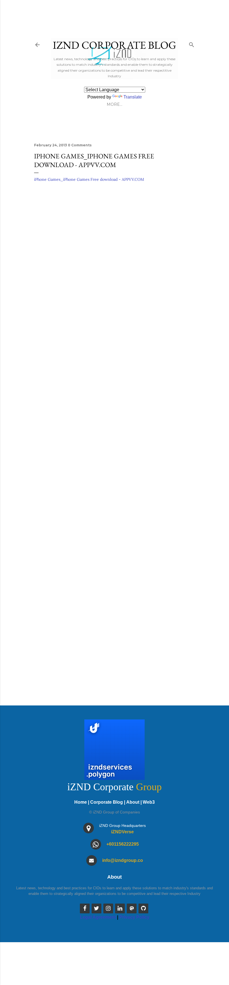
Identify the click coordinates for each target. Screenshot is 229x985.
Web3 (149, 802)
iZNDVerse (122, 831)
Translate (132, 97)
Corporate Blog (106, 802)
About (132, 802)
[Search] (191, 43)
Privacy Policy (134, 917)
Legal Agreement (98, 917)
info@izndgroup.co (122, 860)
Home (80, 802)
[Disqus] (114, 267)
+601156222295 (122, 844)
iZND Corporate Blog (114, 45)
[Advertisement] (114, 537)
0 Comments (80, 145)
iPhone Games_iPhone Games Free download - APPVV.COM (89, 179)
